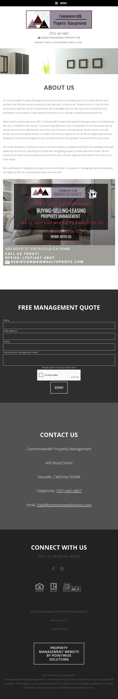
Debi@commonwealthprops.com (64, 504)
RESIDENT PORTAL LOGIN (46, 42)
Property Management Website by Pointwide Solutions (59, 653)
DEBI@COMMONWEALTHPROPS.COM (60, 37)
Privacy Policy (59, 620)
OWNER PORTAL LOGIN (71, 42)
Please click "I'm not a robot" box (59, 367)
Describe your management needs (20, 352)
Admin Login (59, 629)
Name (6, 320)
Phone (6, 341)
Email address (10, 330)
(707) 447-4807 (59, 33)
